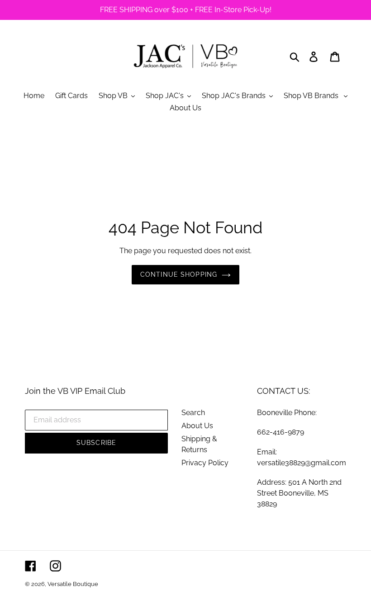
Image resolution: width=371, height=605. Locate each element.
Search (193, 412)
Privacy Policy (204, 462)
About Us (197, 425)
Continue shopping (178, 274)
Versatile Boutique (73, 584)
